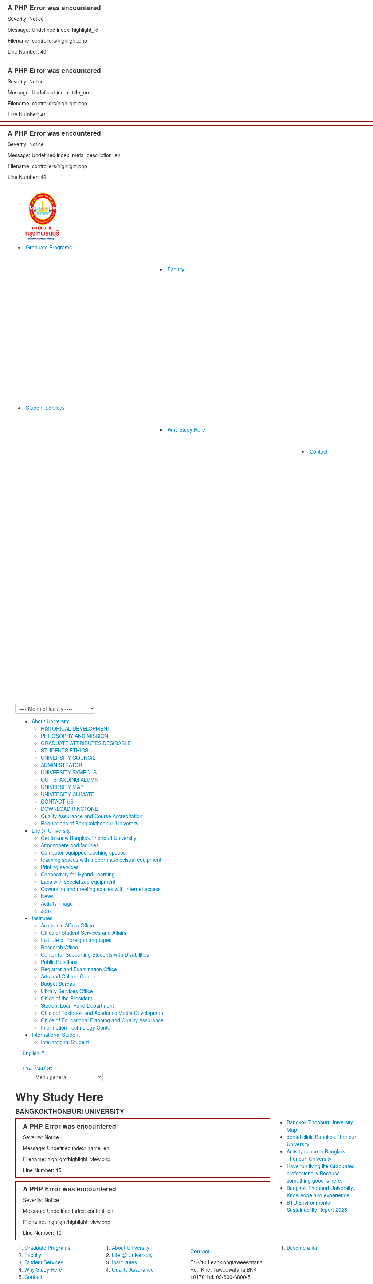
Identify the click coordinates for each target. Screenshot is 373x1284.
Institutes (42, 918)
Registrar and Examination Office (79, 969)
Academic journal (117, 546)
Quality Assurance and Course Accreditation (91, 816)
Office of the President (66, 998)
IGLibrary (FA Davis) (120, 509)
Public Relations (59, 961)
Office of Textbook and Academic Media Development (103, 1012)
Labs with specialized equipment (78, 881)
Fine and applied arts (190, 334)
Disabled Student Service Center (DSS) (268, 688)
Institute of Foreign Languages (76, 939)
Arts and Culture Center (68, 976)
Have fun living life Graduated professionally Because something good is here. (273, 502)
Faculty (176, 269)
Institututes (124, 1262)
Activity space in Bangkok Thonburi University (268, 484)
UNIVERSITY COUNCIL (68, 757)
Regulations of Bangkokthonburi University (89, 823)
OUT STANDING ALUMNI (70, 779)
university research (119, 480)
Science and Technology (194, 312)
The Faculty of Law (188, 298)
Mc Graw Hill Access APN (126, 568)
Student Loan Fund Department (77, 1005)
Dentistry (176, 393)
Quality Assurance (133, 1269)
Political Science (184, 291)
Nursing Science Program (195, 327)
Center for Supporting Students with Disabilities (95, 954)
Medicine (176, 400)
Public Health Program (192, 356)
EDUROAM (110, 538)
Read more (195, 486)
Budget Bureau (58, 983)
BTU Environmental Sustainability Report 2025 (269, 535)
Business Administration (193, 378)
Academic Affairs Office (67, 925)
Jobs (46, 910)
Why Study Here (186, 429)
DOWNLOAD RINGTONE (69, 808)
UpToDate (109, 517)
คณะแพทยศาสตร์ (258, 699)
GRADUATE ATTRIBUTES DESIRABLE (86, 743)
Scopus (105, 553)
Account (175, 349)
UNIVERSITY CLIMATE (67, 794)
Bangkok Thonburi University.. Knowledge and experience (273, 520)
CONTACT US (57, 801)
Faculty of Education (189, 342)
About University (50, 721)
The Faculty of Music (263, 619)
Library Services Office (67, 991)
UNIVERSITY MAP (62, 786)
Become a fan (303, 1247)
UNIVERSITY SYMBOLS (69, 772)
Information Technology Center (76, 1027)
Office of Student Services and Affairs (83, 932)
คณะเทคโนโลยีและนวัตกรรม (272, 626)
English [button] (32, 1053)
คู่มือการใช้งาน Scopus (123, 560)
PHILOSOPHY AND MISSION (74, 735)
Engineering (180, 363)
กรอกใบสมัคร (38, 1067)
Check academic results (124, 444)
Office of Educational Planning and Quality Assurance (102, 1020)
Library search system (122, 487)
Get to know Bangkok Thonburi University (88, 837)
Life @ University (51, 830)
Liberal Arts (179, 320)
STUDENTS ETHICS (64, 750)
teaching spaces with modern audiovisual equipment (101, 859)
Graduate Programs (49, 247)
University (250, 546)
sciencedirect (112, 502)
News (47, 896)
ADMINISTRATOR (61, 765)
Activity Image (57, 903)
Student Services (45, 407)
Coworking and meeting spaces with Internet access (101, 888)
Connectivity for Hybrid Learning (78, 874)
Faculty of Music (185, 371)
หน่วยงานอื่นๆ (254, 655)
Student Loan (112, 531)
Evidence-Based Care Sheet (129, 495)
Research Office (59, 947)
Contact (318, 451)
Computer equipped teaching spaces (83, 852)
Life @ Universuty (132, 1254)
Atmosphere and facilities (70, 845)
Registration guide (118, 451)
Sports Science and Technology (202, 385)
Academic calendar (119, 524)
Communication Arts (189, 305)
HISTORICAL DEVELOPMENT (75, 728)
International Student (56, 1034)
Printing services (60, 867)
